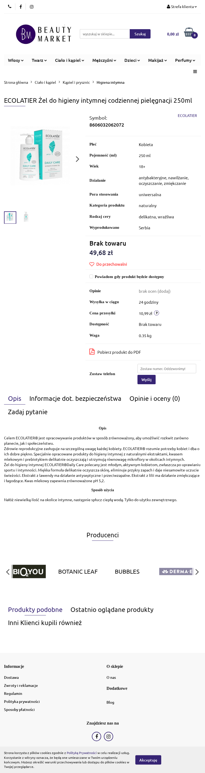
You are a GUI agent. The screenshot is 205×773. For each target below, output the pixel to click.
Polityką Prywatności (82, 753)
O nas (111, 677)
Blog (110, 702)
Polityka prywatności (22, 701)
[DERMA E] (176, 571)
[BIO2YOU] (28, 571)
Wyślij (146, 379)
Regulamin (13, 693)
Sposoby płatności (19, 709)
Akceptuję (148, 759)
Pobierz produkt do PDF (119, 352)
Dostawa (11, 677)
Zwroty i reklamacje (21, 685)
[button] (14, 667)
